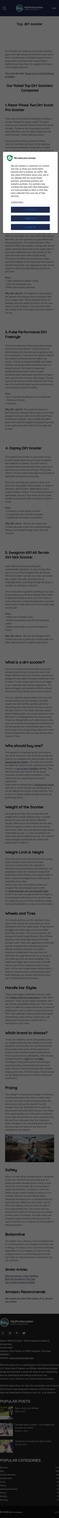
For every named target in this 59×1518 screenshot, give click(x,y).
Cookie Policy (17, 202)
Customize (30, 210)
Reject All (30, 218)
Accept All (30, 227)
